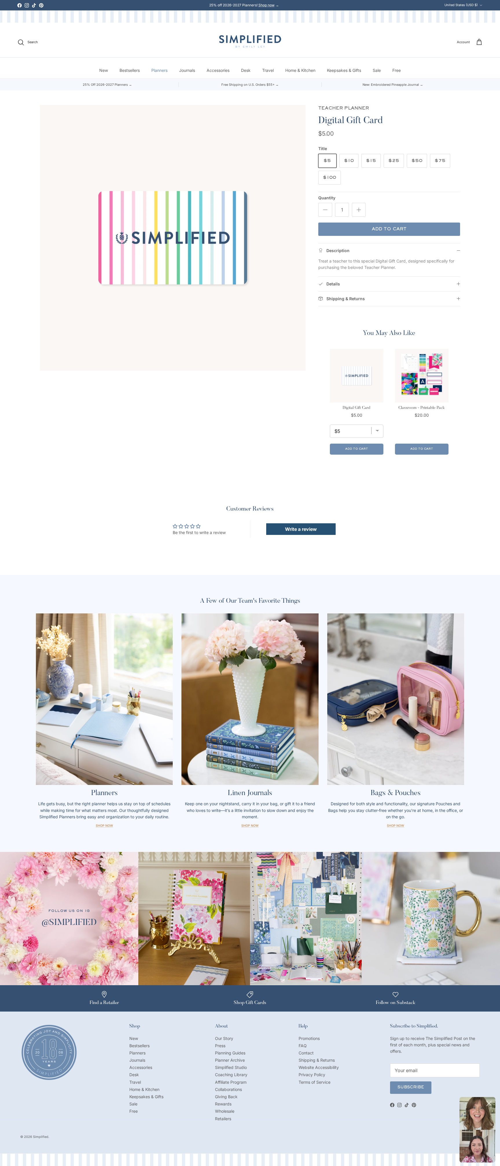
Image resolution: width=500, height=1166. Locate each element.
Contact (306, 1052)
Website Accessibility (319, 1067)
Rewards (223, 1103)
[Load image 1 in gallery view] (173, 238)
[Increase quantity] (359, 210)
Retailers (223, 1118)
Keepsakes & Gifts (344, 70)
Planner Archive (230, 1060)
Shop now (266, 5)
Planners (159, 70)
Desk (246, 70)
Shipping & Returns (317, 1060)
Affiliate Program (231, 1082)
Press (220, 1045)
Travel (268, 70)
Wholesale (224, 1111)
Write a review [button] (301, 529)
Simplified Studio (231, 1067)
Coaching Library (231, 1074)
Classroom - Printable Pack (421, 408)
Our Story (224, 1038)
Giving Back (226, 1096)
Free (396, 70)
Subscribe (411, 1087)
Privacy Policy (312, 1074)
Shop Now (104, 826)
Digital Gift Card (356, 408)
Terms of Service (314, 1082)
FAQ (303, 1045)
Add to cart (389, 229)
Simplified (40, 1137)
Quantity (326, 197)
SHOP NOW (395, 826)
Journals (187, 70)
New (103, 70)
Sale (377, 70)
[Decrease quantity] (325, 210)
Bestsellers (130, 70)
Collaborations (228, 1089)
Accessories (218, 70)
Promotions (309, 1038)
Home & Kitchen (300, 70)
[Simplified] (250, 41)
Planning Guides (230, 1052)
